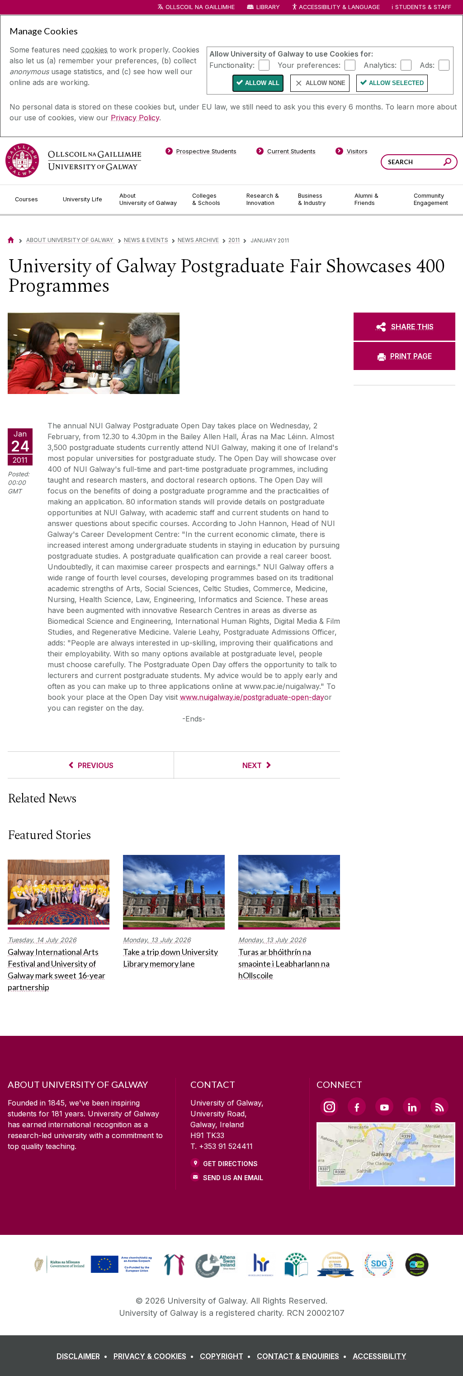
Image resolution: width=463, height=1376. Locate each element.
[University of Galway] (73, 160)
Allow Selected (396, 83)
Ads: (427, 64)
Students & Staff (423, 7)
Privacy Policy (135, 117)
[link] (91, 1264)
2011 (234, 240)
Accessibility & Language (339, 7)
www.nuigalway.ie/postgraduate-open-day (252, 697)
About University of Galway (70, 240)
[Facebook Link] (357, 1106)
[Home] (11, 240)
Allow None (325, 83)
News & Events (146, 240)
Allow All (262, 83)
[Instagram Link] (329, 1107)
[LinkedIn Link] (412, 1106)
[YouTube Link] (384, 1106)
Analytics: (380, 64)
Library (268, 7)
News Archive (198, 240)
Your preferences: (309, 64)
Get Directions (230, 1163)
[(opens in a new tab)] (94, 1272)
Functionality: (232, 64)
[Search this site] (447, 163)
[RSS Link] (439, 1106)
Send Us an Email (233, 1177)
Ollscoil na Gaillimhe (200, 7)
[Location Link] (386, 1181)
